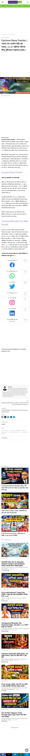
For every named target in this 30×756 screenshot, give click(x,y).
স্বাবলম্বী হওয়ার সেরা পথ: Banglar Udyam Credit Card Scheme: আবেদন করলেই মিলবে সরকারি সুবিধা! (13, 564)
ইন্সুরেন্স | (19, 5)
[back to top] (27, 750)
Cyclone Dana (4, 430)
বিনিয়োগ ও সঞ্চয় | (10, 5)
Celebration (4, 650)
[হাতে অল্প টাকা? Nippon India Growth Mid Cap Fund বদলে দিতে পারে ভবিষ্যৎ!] (15, 700)
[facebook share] (2, 417)
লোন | (16, 5)
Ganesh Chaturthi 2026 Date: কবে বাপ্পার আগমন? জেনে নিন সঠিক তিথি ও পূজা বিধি (14, 655)
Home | (3, 5)
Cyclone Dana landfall (15, 430)
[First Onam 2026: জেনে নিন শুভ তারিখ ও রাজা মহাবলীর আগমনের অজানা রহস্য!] (15, 672)
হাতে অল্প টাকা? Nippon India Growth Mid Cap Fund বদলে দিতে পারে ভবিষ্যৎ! (13, 714)
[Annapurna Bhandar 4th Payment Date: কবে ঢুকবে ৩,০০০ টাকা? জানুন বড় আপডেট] (15, 611)
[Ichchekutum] (15, 2)
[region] (15, 19)
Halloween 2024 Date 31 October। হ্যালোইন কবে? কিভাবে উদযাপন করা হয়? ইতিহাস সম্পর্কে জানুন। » (15, 403)
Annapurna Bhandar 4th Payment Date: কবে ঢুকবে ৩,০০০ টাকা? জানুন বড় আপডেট (14, 625)
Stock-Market (5, 589)
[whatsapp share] (11, 417)
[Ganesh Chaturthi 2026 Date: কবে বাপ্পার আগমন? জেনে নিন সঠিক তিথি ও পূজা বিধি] (15, 641)
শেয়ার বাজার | (25, 5)
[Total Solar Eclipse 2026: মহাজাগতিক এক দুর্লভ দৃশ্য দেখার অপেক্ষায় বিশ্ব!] (15, 501)
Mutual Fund (4, 709)
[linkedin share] (8, 417)
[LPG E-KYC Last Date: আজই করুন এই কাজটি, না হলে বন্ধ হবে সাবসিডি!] (15, 523)
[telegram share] (14, 417)
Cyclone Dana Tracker (11, 172)
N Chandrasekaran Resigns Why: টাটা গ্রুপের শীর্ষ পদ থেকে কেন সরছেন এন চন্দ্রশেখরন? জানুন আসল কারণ (14, 488)
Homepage (3, 34)
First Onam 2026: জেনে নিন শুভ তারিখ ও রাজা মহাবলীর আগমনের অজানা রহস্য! (14, 685)
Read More (11, 568)
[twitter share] (5, 417)
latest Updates (11, 34)
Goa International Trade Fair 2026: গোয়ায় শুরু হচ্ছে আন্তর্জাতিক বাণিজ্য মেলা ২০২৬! (14, 594)
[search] (28, 2)
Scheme (3, 558)
